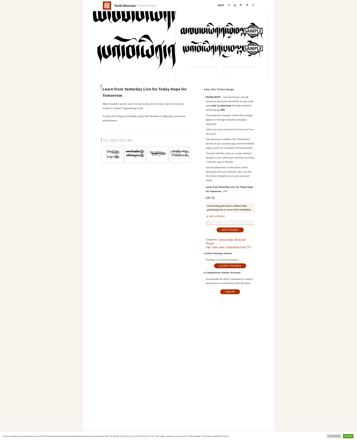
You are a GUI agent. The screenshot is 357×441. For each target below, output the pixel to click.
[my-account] (235, 5)
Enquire (230, 292)
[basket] (247, 5)
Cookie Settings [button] (334, 436)
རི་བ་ (249, 247)
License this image (230, 266)
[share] (229, 5)
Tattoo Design (225, 239)
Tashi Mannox (125, 5)
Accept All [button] (348, 436)
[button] (215, 216)
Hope (215, 247)
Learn (222, 247)
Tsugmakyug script (236, 247)
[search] (241, 5)
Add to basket (230, 230)
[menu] (253, 5)
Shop (221, 5)
